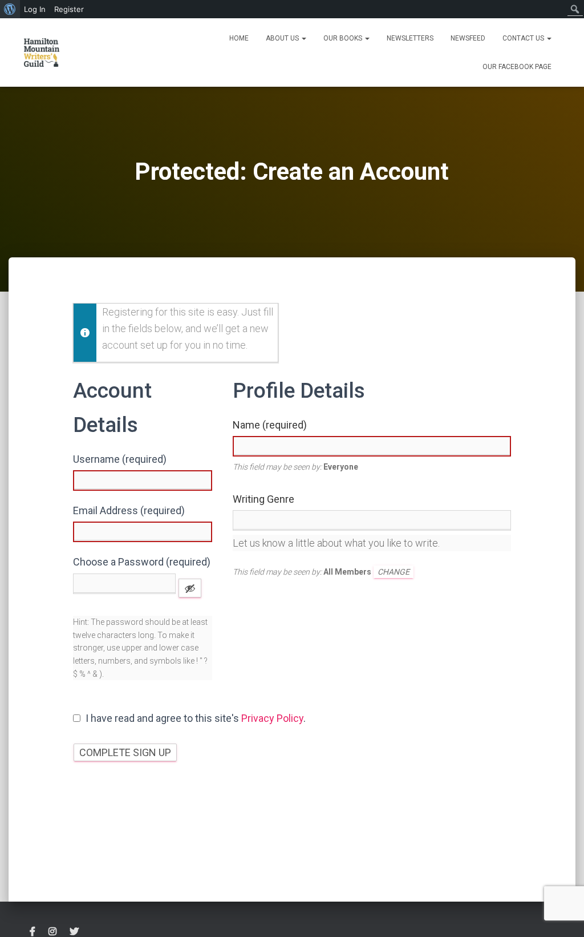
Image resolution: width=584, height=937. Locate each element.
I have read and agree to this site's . (194, 718)
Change (393, 571)
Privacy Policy (272, 718)
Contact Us (524, 38)
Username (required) (120, 459)
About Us (283, 38)
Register (69, 9)
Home (239, 38)
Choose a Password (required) (141, 562)
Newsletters (410, 38)
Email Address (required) (129, 510)
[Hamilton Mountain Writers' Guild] (41, 52)
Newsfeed (468, 38)
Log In (35, 9)
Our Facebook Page (516, 67)
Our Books (343, 38)
